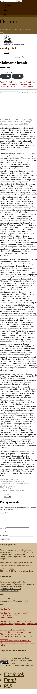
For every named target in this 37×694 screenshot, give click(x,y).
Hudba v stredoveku (7, 617)
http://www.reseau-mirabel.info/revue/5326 (10, 589)
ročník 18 (7, 496)
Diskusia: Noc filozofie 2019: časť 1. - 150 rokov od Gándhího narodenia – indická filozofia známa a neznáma (16, 632)
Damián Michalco (7, 73)
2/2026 (6, 54)
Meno (2, 528)
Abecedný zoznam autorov (14, 44)
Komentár (4, 513)
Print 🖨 (6, 76)
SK (5, 14)
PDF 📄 (18, 76)
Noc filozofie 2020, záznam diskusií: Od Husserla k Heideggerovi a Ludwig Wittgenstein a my (18, 623)
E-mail (3, 532)
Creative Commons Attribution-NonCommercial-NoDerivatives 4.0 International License (17, 664)
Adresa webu (4, 535)
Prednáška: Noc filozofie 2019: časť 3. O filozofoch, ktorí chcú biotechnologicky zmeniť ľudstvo (18, 643)
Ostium (9, 21)
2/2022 (6, 494)
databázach (13, 554)
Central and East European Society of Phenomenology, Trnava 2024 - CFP (14, 600)
